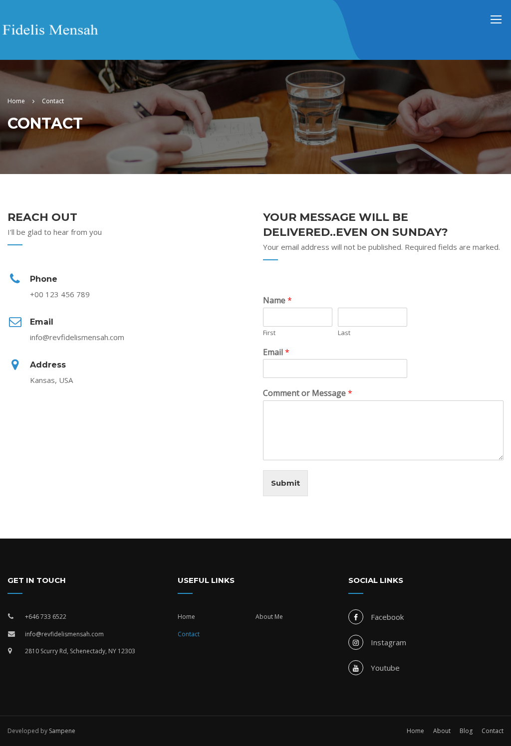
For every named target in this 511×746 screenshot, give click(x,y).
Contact (189, 634)
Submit (285, 483)
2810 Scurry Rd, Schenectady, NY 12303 (80, 651)
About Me (269, 616)
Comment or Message (307, 393)
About (442, 731)
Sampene (62, 731)
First (269, 333)
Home (186, 616)
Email (276, 352)
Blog (466, 731)
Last (344, 333)
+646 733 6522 (45, 616)
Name (277, 300)
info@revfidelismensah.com (64, 634)
